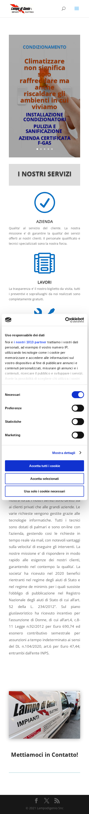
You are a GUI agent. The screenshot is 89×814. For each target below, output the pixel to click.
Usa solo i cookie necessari (44, 491)
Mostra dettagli (63, 452)
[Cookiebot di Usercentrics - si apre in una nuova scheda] (65, 320)
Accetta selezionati (44, 478)
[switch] (78, 408)
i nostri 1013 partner (30, 342)
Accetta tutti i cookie (44, 466)
